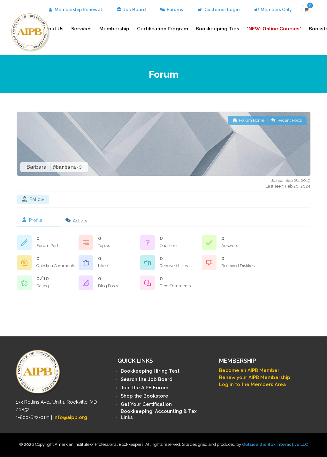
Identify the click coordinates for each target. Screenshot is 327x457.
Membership (114, 29)
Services (81, 29)
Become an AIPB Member (249, 370)
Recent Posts (289, 120)
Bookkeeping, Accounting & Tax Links (159, 414)
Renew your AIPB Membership (254, 377)
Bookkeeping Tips (217, 29)
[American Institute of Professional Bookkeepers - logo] (30, 31)
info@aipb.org (70, 417)
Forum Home (251, 120)
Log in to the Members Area (252, 384)
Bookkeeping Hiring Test (150, 371)
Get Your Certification (146, 404)
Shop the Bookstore (144, 396)
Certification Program (162, 29)
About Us (53, 29)
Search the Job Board (146, 379)
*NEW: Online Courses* (274, 29)
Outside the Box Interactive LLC (275, 444)
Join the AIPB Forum (144, 388)
